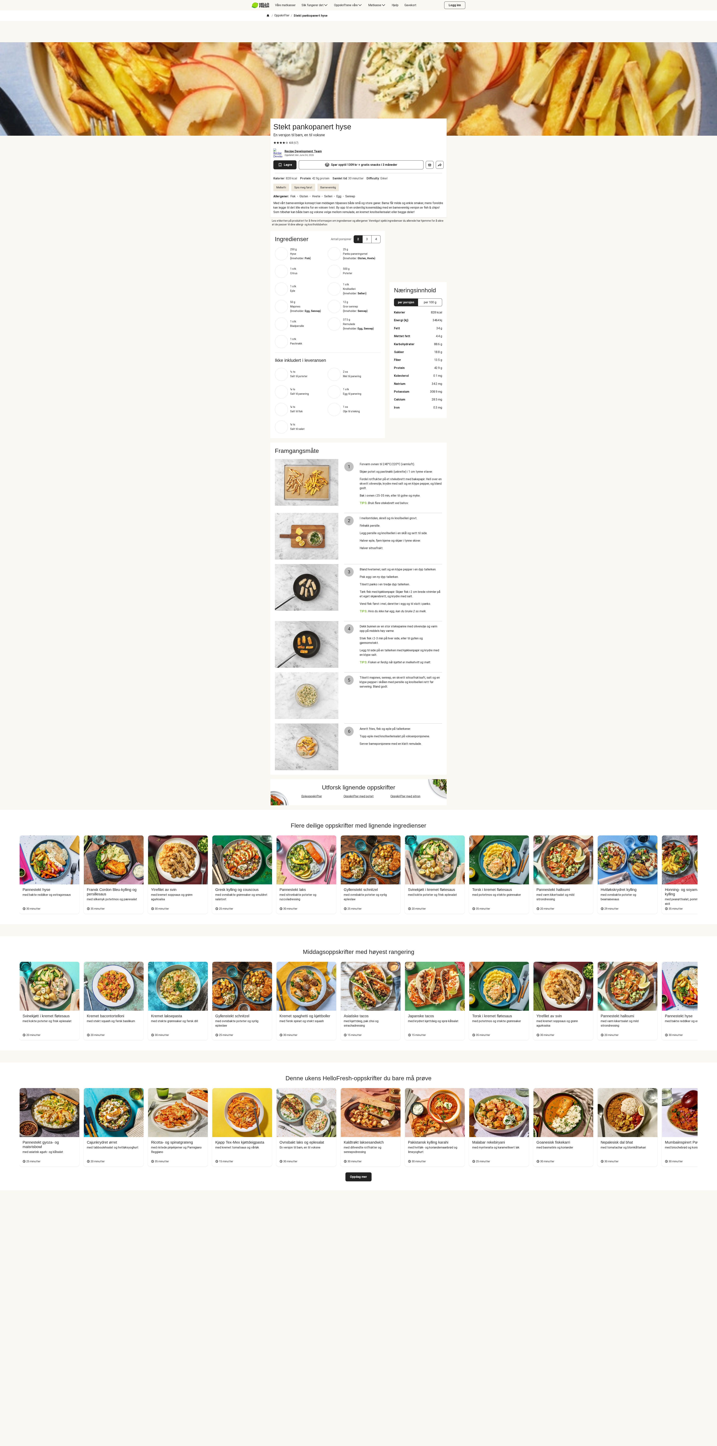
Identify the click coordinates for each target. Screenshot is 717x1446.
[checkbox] (274, 142)
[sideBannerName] (418, 254)
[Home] (268, 15)
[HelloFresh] (260, 5)
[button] (328, 239)
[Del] (440, 165)
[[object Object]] (430, 165)
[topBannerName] (358, 31)
